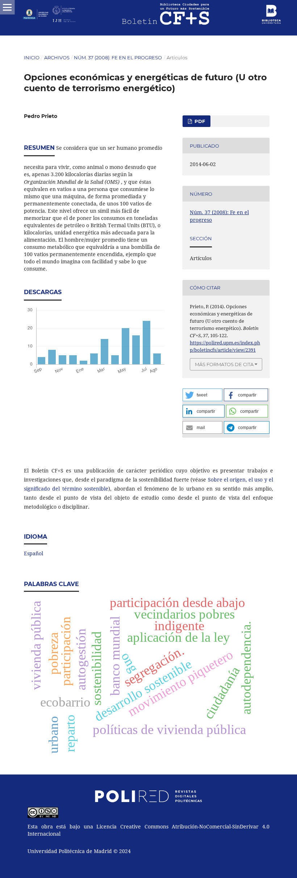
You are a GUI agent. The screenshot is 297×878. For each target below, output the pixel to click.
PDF (199, 121)
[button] (202, 395)
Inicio (31, 57)
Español (33, 553)
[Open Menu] (7, 7)
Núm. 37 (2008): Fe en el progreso (118, 57)
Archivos (57, 57)
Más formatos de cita (224, 364)
